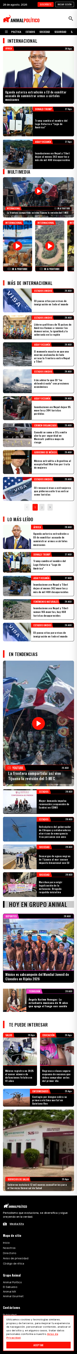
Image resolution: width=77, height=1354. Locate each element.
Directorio (9, 1253)
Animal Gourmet (13, 1296)
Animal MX (9, 1291)
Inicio (6, 1242)
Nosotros (9, 1248)
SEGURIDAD (60, 32)
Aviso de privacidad (15, 1258)
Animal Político (12, 1282)
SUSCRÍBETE (45, 4)
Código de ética (13, 1263)
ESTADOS (30, 32)
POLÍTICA (16, 32)
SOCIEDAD (44, 32)
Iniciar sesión (65, 4)
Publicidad (9, 1314)
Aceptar (38, 1345)
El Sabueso (10, 1287)
